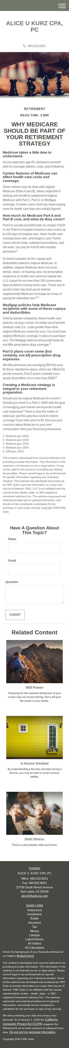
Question (12, 582)
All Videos (34, 943)
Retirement (34, 910)
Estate (34, 918)
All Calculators (34, 947)
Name (12, 539)
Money (34, 931)
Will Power (34, 687)
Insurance (34, 922)
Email (12, 560)
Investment (34, 914)
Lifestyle (34, 935)
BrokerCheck (25, 955)
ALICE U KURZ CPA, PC (34, 26)
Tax (34, 926)
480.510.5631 (37, 46)
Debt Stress (34, 839)
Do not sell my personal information (32, 1032)
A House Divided (34, 763)
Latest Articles (34, 939)
